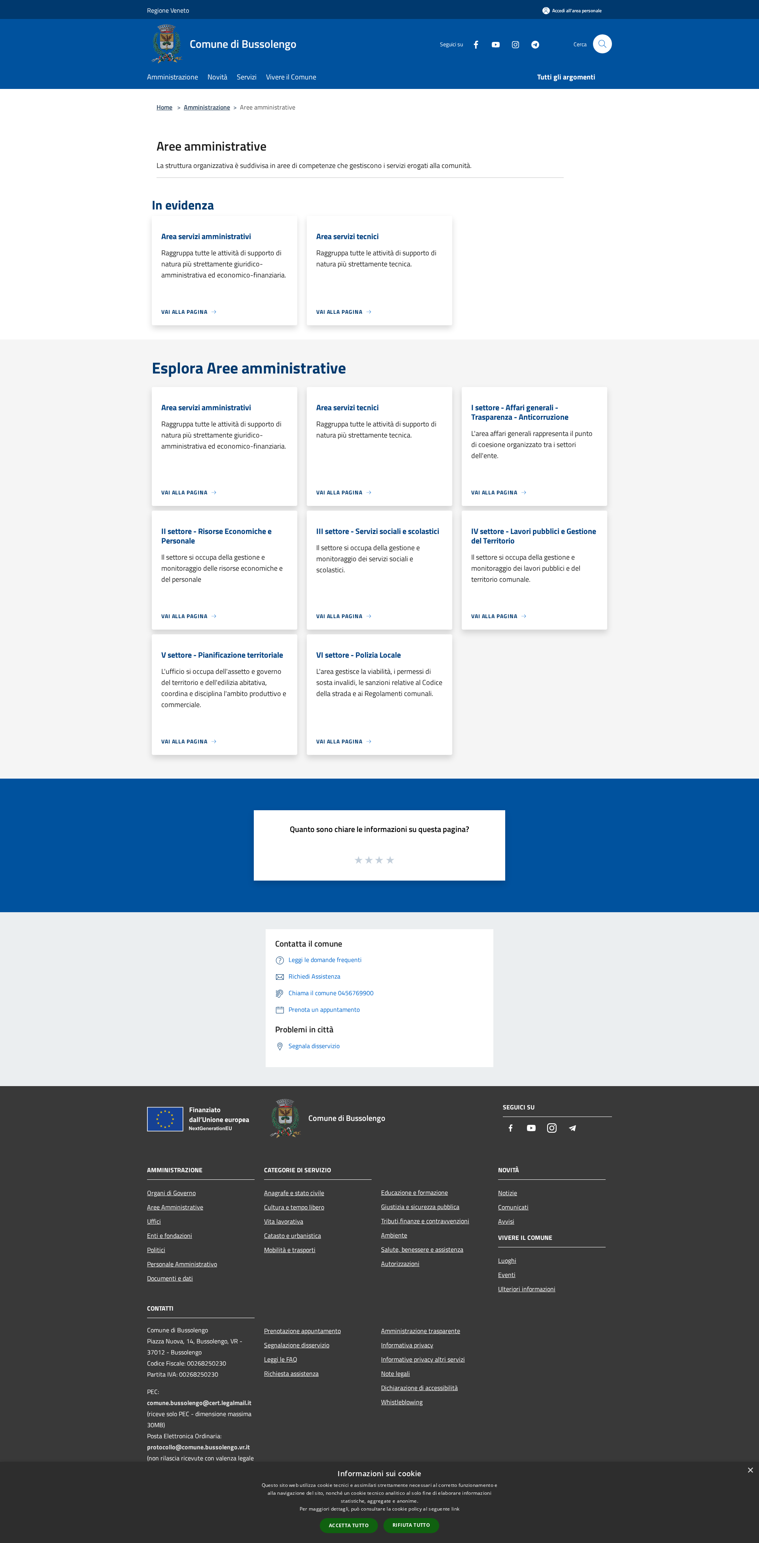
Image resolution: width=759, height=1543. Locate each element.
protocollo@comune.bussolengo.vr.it (198, 1447)
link (455, 1508)
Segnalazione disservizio (296, 1345)
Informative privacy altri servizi (423, 1359)
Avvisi (506, 1221)
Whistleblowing (402, 1402)
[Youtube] (492, 43)
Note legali (395, 1373)
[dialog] (379, 1502)
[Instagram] (512, 43)
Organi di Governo (171, 1193)
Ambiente (394, 1235)
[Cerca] (602, 43)
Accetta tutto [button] (349, 1525)
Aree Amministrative (175, 1207)
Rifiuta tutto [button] (411, 1525)
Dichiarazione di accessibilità (419, 1387)
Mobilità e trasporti (289, 1249)
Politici (156, 1249)
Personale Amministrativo (182, 1264)
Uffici (154, 1221)
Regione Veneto (168, 10)
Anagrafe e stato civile (294, 1193)
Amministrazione (207, 107)
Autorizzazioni (400, 1263)
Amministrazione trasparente (420, 1331)
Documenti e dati (170, 1278)
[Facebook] (473, 43)
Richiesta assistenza (291, 1373)
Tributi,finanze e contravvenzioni (425, 1221)
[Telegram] (532, 43)
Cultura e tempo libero (294, 1207)
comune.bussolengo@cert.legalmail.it (199, 1402)
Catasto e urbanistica (292, 1235)
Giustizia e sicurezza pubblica (420, 1206)
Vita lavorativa (283, 1221)
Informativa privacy (407, 1345)
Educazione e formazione (414, 1192)
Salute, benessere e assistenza (422, 1249)
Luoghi (507, 1260)
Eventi (506, 1274)
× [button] (750, 1470)
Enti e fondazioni (169, 1235)
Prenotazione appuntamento (302, 1331)
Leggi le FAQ (280, 1359)
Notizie (507, 1193)
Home (164, 107)
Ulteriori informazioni (526, 1289)
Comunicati (513, 1207)
